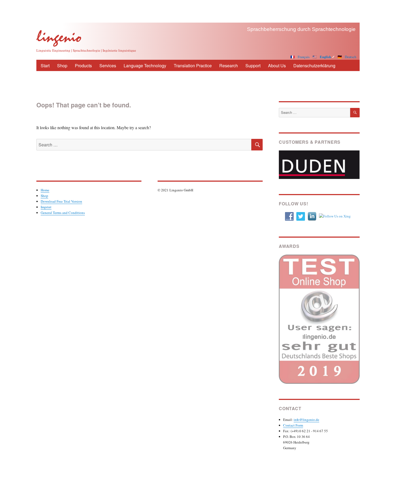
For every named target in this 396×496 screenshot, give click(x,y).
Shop (62, 65)
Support (252, 65)
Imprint (46, 207)
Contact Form (293, 425)
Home (45, 190)
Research (228, 65)
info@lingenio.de (306, 419)
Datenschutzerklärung (314, 65)
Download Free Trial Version (61, 201)
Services (107, 65)
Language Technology (145, 65)
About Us (277, 65)
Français (304, 56)
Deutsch (350, 56)
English (325, 56)
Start (45, 65)
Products (83, 65)
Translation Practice (193, 65)
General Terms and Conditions (63, 212)
